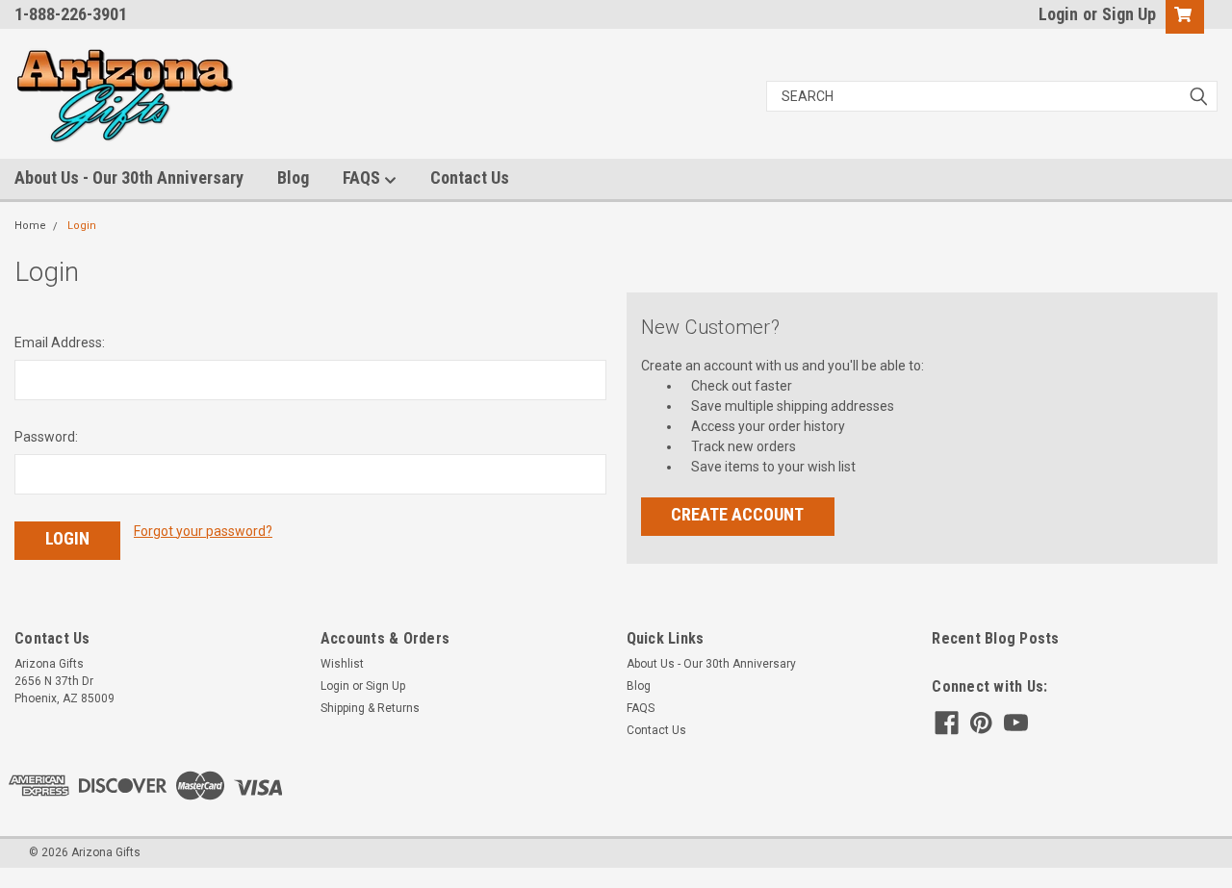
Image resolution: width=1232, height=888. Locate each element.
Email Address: (59, 342)
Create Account (737, 514)
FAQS (363, 177)
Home (30, 225)
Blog (293, 177)
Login (1058, 14)
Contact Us (469, 177)
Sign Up (1129, 14)
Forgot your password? (203, 531)
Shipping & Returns (370, 708)
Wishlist (342, 664)
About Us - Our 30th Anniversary (129, 177)
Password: (46, 436)
